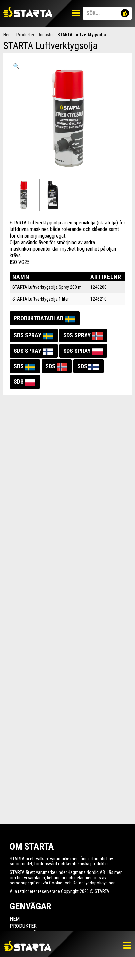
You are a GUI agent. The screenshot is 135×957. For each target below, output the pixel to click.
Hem (7, 34)
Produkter (25, 34)
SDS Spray (27, 335)
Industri (46, 34)
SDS (19, 366)
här (111, 882)
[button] (16, 66)
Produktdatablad (38, 318)
